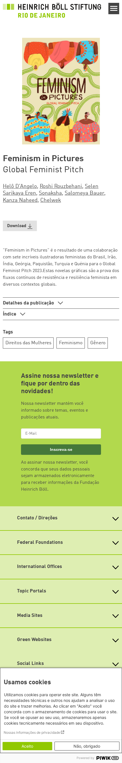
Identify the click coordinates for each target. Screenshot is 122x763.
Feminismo (71, 343)
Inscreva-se (61, 449)
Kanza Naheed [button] (20, 200)
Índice (10, 314)
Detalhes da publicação (29, 303)
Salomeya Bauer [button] (84, 193)
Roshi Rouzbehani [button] (61, 186)
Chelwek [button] (50, 200)
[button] (20, 226)
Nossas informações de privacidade (32, 732)
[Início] (52, 10)
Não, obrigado (86, 746)
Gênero (98, 343)
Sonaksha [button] (50, 193)
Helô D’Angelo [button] (20, 186)
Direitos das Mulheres (28, 343)
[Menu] (113, 8)
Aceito (27, 746)
